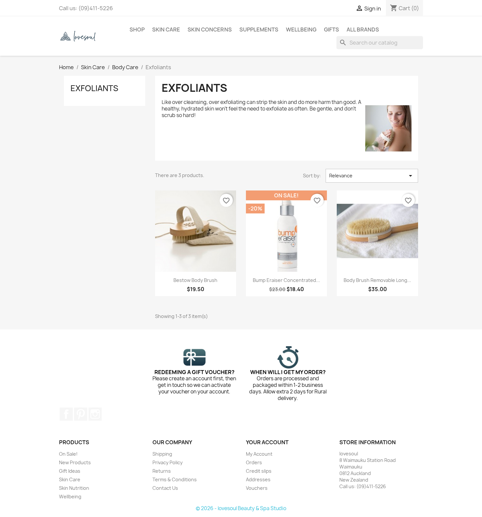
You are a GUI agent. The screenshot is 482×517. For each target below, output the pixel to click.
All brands (363, 29)
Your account (267, 442)
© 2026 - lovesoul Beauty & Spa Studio (241, 508)
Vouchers (257, 488)
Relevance (371, 176)
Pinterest (80, 414)
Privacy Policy (167, 462)
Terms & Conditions (174, 479)
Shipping (162, 454)
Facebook (66, 414)
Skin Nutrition (74, 488)
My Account (259, 454)
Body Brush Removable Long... (377, 280)
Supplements (258, 29)
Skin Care (166, 29)
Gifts (331, 29)
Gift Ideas (69, 471)
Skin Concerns (210, 29)
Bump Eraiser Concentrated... (286, 280)
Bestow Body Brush (195, 280)
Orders (254, 462)
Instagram (95, 414)
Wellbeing (301, 29)
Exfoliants (94, 88)
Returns (161, 471)
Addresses (258, 479)
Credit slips (258, 471)
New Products (75, 462)
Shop (137, 29)
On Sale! (68, 454)
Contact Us (165, 488)
